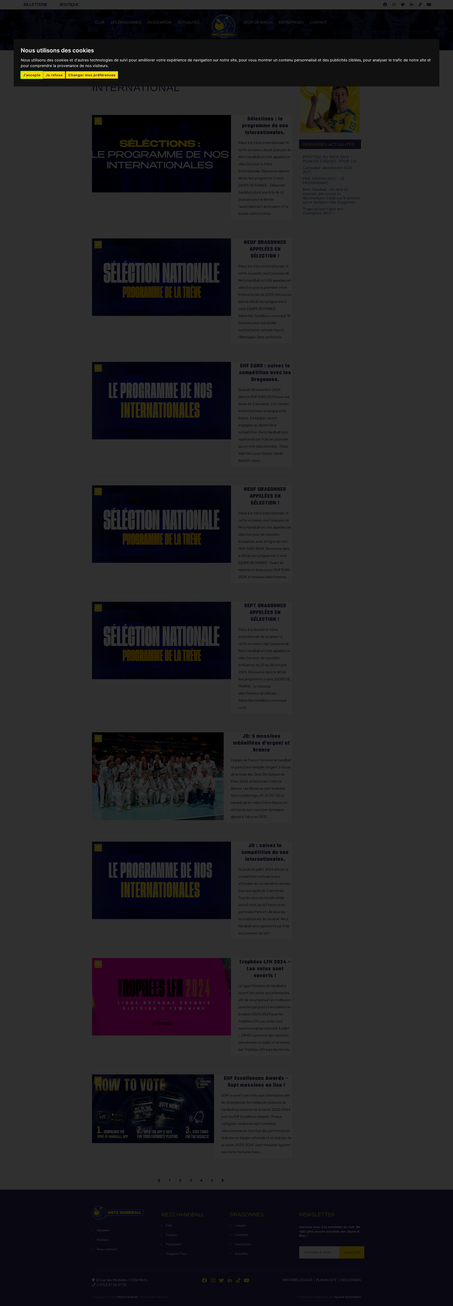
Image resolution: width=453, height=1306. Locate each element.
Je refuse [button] (54, 75)
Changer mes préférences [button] (92, 75)
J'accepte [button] (32, 75)
